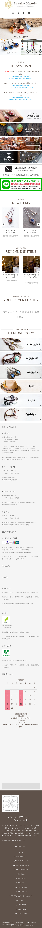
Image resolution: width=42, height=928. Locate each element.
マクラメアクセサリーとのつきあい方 (20, 896)
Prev (1, 47)
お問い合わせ (21, 874)
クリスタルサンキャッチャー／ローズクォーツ (31, 277)
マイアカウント (21, 882)
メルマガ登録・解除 (21, 887)
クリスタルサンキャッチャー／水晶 (10, 276)
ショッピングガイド (21, 891)
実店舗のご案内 (21, 909)
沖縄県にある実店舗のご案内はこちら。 (14, 840)
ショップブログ (21, 878)
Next (40, 47)
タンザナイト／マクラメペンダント (31, 231)
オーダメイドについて (21, 900)
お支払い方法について (21, 856)
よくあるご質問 (21, 904)
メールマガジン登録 (21, 913)
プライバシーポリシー (21, 869)
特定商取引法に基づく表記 (21, 865)
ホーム (21, 852)
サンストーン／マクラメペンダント (10, 231)
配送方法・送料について (21, 861)
